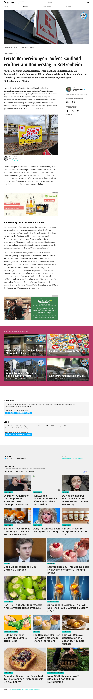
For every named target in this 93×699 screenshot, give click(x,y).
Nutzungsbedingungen (27, 689)
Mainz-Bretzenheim (11, 47)
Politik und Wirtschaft (27, 47)
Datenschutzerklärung (14, 689)
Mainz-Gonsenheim (54, 378)
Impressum (37, 689)
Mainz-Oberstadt (10, 378)
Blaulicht (62, 378)
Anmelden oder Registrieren (18, 413)
